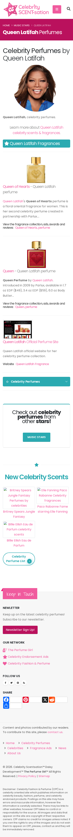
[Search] (68, 9)
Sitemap (44, 776)
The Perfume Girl (20, 650)
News (62, 748)
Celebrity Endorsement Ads (28, 657)
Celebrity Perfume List (16, 558)
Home (6, 25)
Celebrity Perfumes (35, 743)
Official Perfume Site (30, 341)
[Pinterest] (17, 682)
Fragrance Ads (40, 748)
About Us (14, 753)
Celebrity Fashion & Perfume (29, 663)
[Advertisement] (52, 532)
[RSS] (24, 682)
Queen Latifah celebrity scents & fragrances (38, 130)
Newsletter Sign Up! (20, 630)
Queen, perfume (26, 307)
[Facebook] (5, 682)
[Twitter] (11, 682)
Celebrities (15, 748)
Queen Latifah (13, 201)
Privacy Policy (27, 776)
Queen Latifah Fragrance (32, 364)
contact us (55, 732)
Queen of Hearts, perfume (32, 227)
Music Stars (22, 25)
